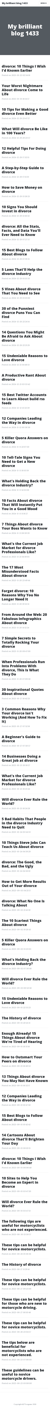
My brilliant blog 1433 (15, 3)
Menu (43, 3)
